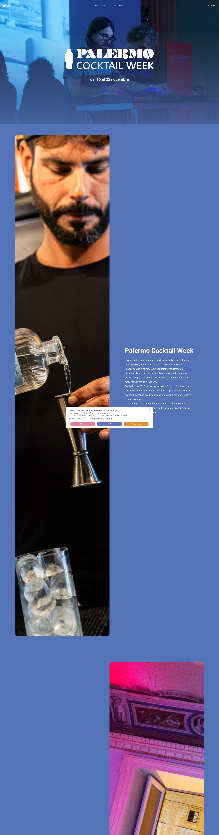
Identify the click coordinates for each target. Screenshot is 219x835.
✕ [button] (149, 410)
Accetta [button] (109, 424)
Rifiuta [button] (82, 424)
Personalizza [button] (136, 424)
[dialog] (109, 417)
